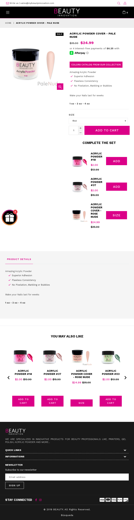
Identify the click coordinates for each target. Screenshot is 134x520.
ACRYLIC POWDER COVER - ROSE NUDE (96, 210)
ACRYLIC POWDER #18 (96, 156)
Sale (59, 34)
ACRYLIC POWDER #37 (96, 182)
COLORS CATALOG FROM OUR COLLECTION (96, 64)
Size (71, 114)
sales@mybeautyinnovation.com (37, 3)
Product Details (19, 259)
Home (8, 23)
